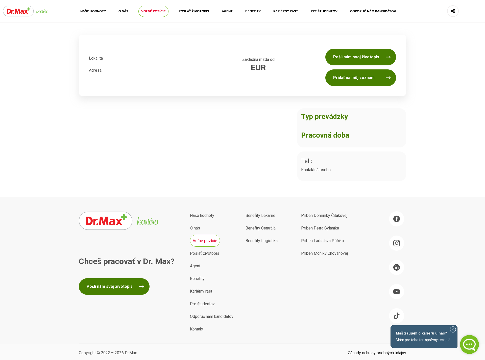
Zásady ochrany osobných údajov (377, 352)
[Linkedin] (396, 267)
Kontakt (196, 329)
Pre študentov (324, 11)
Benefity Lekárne (260, 215)
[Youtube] (396, 291)
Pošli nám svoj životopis (356, 57)
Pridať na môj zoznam (354, 77)
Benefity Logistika (262, 240)
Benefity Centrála (261, 228)
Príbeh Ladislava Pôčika (322, 240)
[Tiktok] (396, 315)
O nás (123, 11)
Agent (227, 11)
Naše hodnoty (93, 11)
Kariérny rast (285, 11)
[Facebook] (396, 218)
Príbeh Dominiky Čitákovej (324, 215)
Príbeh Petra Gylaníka (320, 228)
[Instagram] (396, 243)
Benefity (253, 11)
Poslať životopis (194, 11)
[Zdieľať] (453, 11)
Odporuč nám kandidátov (373, 11)
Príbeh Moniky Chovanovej (324, 253)
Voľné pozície (153, 11)
